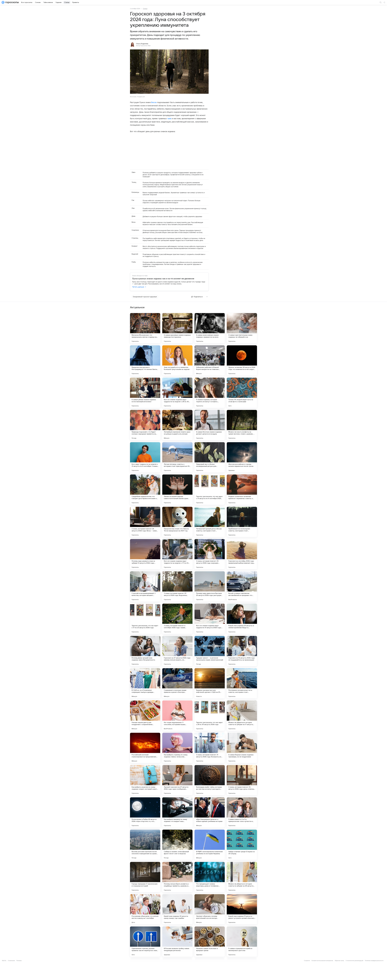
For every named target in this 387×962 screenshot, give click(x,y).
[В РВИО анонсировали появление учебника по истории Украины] (210, 845)
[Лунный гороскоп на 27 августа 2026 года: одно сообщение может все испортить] (177, 780)
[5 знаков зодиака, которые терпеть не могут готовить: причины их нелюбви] (210, 393)
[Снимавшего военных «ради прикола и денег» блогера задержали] (177, 683)
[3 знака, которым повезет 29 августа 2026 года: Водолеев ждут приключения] (177, 586)
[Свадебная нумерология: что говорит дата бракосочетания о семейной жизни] (145, 489)
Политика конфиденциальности (374, 960)
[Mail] (3, 2)
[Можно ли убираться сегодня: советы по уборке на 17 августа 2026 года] (242, 715)
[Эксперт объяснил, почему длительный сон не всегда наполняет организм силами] (210, 909)
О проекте (307, 960)
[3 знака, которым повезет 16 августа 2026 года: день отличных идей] (242, 780)
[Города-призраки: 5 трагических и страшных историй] (145, 877)
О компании (11, 960)
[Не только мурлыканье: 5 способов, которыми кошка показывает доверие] (177, 715)
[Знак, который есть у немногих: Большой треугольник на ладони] (177, 360)
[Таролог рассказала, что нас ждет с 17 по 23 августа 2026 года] (145, 619)
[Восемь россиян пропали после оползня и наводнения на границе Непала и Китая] (145, 845)
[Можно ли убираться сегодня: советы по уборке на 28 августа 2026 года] (242, 877)
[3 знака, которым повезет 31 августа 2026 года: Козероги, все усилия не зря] (210, 748)
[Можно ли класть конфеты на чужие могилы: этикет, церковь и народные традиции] (242, 425)
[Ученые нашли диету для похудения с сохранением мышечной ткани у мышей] (145, 715)
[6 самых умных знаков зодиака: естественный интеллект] (145, 393)
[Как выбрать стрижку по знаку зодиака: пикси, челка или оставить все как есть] (177, 748)
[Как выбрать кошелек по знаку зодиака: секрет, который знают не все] (145, 780)
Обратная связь (339, 960)
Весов (154, 102)
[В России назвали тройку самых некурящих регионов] (177, 941)
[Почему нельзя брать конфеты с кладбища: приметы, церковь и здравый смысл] (177, 877)
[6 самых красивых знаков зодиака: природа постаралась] (177, 328)
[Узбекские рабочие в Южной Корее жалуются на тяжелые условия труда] (210, 360)
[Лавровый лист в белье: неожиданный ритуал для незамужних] (210, 457)
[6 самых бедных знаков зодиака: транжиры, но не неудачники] (242, 748)
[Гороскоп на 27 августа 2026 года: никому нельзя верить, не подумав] (177, 651)
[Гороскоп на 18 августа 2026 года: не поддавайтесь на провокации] (242, 651)
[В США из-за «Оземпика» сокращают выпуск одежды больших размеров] (145, 683)
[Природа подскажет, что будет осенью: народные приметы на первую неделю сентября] (145, 425)
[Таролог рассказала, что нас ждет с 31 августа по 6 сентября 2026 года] (210, 489)
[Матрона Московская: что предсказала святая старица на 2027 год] (145, 328)
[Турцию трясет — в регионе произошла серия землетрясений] (210, 651)
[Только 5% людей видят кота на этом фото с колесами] (242, 393)
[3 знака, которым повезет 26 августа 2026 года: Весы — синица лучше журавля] (145, 522)
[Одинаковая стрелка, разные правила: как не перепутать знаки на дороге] (145, 941)
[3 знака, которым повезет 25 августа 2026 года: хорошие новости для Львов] (210, 554)
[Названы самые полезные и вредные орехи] (210, 941)
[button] (169, 71)
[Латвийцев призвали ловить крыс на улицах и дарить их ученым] (177, 425)
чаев (169, 118)
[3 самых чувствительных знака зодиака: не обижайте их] (242, 328)
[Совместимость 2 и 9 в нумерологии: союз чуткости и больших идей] (242, 812)
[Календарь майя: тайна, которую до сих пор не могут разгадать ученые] (210, 780)
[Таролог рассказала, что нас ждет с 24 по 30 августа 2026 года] (210, 715)
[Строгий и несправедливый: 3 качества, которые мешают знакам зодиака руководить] (145, 586)
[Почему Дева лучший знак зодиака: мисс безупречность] (145, 651)
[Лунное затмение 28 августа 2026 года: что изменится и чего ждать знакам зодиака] (242, 360)
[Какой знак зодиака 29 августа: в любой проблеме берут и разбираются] (242, 619)
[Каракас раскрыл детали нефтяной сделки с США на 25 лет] (210, 683)
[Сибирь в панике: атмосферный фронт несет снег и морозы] (177, 845)
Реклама (19, 960)
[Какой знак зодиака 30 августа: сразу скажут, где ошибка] (177, 909)
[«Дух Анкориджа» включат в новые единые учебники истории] (210, 812)
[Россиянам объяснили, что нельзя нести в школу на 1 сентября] (145, 909)
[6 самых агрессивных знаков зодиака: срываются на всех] (210, 328)
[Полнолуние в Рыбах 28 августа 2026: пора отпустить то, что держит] (145, 812)
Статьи (145, 8)
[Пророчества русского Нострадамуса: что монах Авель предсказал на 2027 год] (145, 360)
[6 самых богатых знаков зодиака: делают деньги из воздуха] (210, 425)
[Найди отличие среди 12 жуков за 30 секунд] (242, 845)
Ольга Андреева (142, 43)
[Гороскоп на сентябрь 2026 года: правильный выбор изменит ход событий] (242, 554)
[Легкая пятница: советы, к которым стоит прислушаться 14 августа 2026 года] (177, 457)
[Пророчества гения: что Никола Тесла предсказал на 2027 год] (177, 522)
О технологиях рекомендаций (354, 960)
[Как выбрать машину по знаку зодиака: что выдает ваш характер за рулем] (177, 812)
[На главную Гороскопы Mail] (11, 2)
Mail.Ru (4, 960)
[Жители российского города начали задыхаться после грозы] (242, 457)
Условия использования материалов (322, 960)
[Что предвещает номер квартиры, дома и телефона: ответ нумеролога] (210, 877)
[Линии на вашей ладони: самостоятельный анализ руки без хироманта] (177, 489)
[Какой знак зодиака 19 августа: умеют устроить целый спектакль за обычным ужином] (242, 909)
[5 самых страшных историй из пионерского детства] (242, 941)
